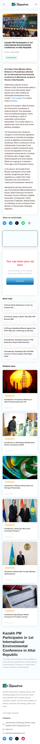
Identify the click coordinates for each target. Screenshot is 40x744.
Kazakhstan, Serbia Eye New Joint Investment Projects (17, 530)
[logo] (20, 4)
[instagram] (23, 738)
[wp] (23, 223)
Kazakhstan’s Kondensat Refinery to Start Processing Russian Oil (18, 401)
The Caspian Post (19, 98)
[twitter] (17, 223)
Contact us (20, 281)
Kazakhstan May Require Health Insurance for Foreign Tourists (16, 616)
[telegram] (10, 223)
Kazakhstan (11, 58)
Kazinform (13, 101)
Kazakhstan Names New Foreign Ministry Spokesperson (19, 573)
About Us (9, 729)
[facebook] (4, 223)
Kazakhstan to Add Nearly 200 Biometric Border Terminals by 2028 (19, 444)
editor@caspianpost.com (15, 733)
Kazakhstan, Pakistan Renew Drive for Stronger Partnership (18, 487)
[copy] (29, 223)
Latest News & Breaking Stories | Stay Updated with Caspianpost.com (20, 724)
